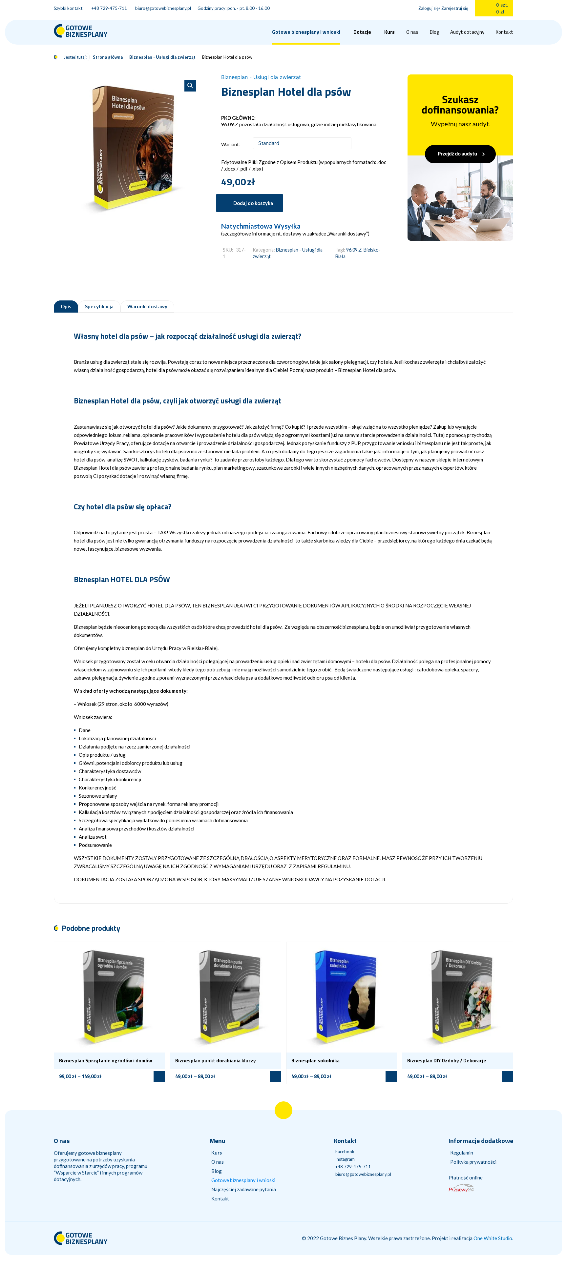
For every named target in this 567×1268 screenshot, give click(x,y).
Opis (66, 306)
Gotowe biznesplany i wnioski (243, 1180)
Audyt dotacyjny (467, 32)
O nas (412, 32)
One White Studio (492, 1238)
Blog (434, 32)
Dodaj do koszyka (253, 203)
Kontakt (504, 32)
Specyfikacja (99, 306)
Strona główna (108, 57)
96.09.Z (354, 250)
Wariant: (230, 144)
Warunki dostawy (147, 306)
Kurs (389, 32)
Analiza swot (93, 837)
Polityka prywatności (473, 1162)
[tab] (66, 306)
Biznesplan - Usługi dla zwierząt (162, 57)
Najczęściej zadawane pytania (243, 1189)
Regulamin (461, 1153)
